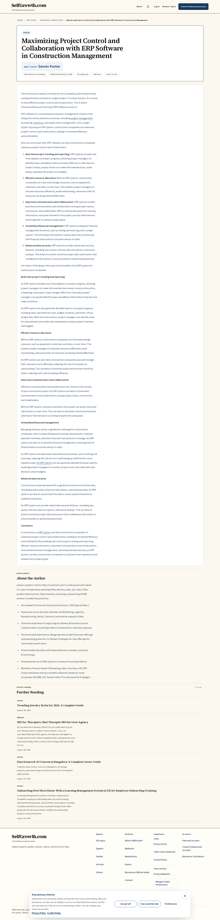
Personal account (190, 840)
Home (20, 20)
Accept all (126, 903)
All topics (100, 840)
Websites (129, 848)
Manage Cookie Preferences (163, 883)
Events (128, 864)
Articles (31, 20)
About (139, 6)
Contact (129, 880)
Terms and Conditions (164, 852)
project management (81, 118)
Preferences (171, 903)
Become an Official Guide (137, 872)
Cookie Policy (160, 859)
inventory (38, 122)
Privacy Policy (160, 844)
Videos (99, 872)
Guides (99, 856)
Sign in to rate (111, 74)
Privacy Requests (162, 874)
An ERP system (44, 463)
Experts (99, 848)
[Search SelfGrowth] (148, 6)
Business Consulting (51, 20)
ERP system (45, 532)
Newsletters (131, 856)
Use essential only (150, 903)
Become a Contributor (193, 856)
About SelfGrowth (133, 840)
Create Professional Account (192, 848)
